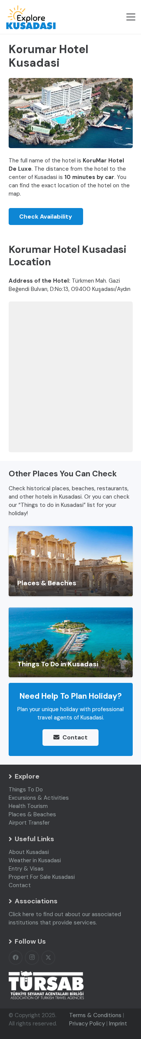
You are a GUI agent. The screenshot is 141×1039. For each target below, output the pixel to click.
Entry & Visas (26, 868)
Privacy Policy (87, 1023)
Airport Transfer (29, 822)
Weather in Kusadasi (35, 860)
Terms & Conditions (95, 1015)
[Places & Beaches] (71, 561)
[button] (131, 16)
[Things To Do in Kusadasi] (71, 642)
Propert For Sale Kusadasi (42, 877)
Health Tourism (28, 806)
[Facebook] (16, 957)
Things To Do (26, 789)
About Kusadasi (29, 852)
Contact (20, 885)
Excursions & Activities (39, 798)
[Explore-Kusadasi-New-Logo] (31, 17)
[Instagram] (32, 957)
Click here (21, 914)
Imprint (118, 1023)
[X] (48, 957)
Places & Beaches (32, 814)
